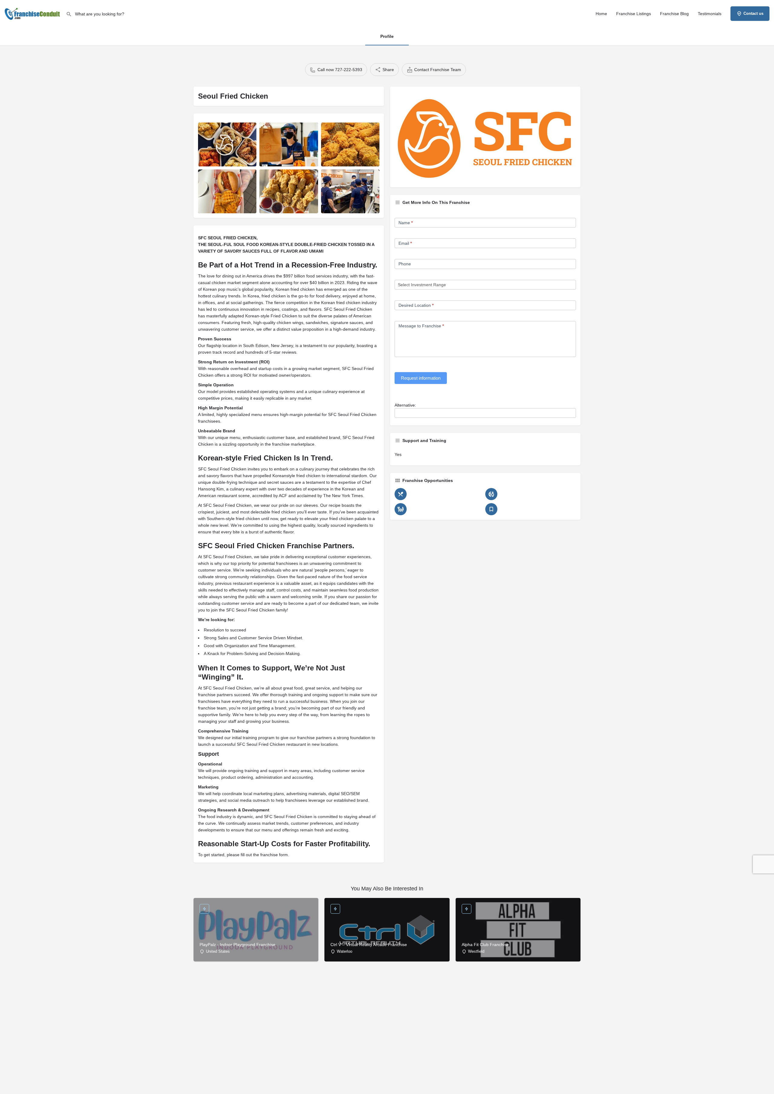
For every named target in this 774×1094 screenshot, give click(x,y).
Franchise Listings (633, 13)
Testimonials (709, 13)
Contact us (753, 13)
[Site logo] (33, 13)
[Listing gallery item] (227, 144)
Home (601, 13)
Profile (387, 36)
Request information (421, 378)
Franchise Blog (674, 13)
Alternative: (405, 405)
